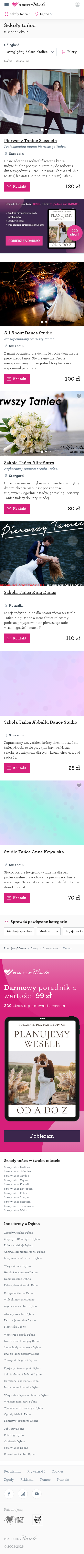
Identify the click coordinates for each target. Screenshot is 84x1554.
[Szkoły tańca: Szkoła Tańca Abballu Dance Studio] (42, 683)
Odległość (11, 45)
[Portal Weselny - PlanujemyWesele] (28, 4)
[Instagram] (23, 1494)
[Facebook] (9, 1494)
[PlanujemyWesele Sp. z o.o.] (20, 1538)
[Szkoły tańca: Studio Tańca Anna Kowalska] (42, 812)
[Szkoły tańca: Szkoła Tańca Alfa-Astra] (42, 423)
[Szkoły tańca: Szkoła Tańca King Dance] (42, 553)
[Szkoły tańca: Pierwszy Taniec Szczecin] (42, 101)
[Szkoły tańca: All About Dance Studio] (42, 294)
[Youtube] (37, 1494)
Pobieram (42, 1136)
